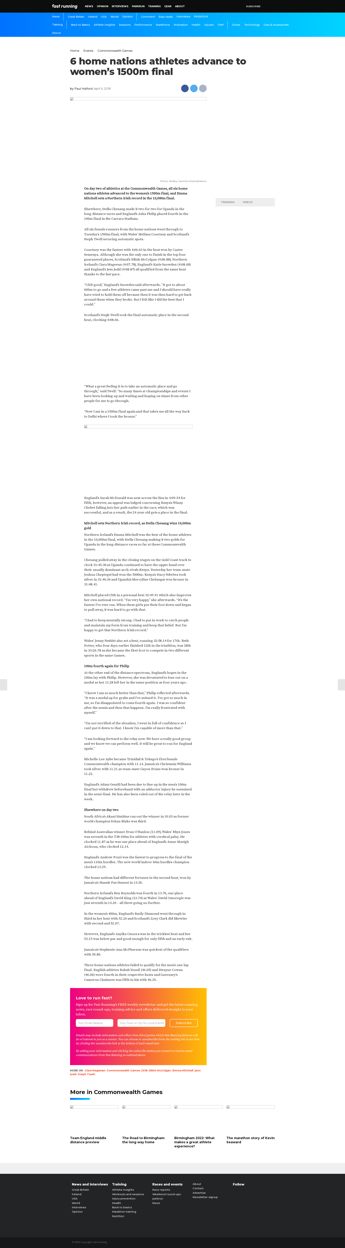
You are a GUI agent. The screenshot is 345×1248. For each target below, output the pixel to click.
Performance (143, 24)
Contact (198, 1188)
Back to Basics (80, 24)
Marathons (163, 24)
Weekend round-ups (166, 1194)
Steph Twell (86, 1074)
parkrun (157, 1198)
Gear (167, 6)
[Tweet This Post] (194, 88)
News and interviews (90, 1184)
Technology (252, 24)
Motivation (181, 24)
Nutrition (118, 1216)
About (180, 6)
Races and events (167, 1184)
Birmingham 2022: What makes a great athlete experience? (194, 1142)
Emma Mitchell (182, 1070)
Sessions (125, 24)
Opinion (102, 6)
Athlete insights (123, 1190)
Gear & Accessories (276, 24)
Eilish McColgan (160, 1070)
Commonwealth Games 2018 (127, 1070)
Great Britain (76, 16)
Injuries (209, 24)
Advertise (199, 1193)
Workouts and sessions (128, 1194)
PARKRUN (138, 6)
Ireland (92, 16)
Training (154, 6)
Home (74, 50)
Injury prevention (123, 1198)
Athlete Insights (104, 24)
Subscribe (253, 6)
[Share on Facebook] (185, 88)
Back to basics (122, 1207)
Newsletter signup (205, 1197)
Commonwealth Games (115, 50)
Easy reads (166, 16)
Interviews (120, 6)
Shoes (236, 24)
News (89, 6)
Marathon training (124, 1211)
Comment (148, 16)
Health (196, 24)
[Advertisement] (138, 353)
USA (104, 16)
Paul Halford (83, 88)
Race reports (161, 1190)
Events (88, 50)
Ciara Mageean (95, 1070)
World (114, 16)
